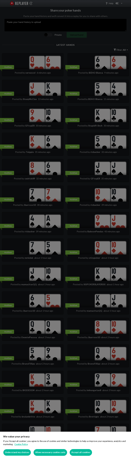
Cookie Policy (21, 444)
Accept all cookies (80, 452)
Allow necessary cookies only (50, 452)
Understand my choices (17, 452)
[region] (65, 445)
